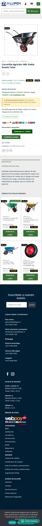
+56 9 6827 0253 (11, 325)
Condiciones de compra (14, 462)
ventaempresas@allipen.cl (15, 332)
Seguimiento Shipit (12, 473)
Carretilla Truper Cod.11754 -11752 (8, 263)
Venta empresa (10, 493)
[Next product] (3, 73)
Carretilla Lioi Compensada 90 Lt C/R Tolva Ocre (30, 220)
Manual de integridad (13, 497)
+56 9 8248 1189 (11, 334)
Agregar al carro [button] (10, 233)
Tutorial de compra (12, 458)
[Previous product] (7, 73)
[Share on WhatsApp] (3, 150)
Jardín (7, 445)
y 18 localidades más (17, 95)
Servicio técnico (11, 489)
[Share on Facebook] (7, 150)
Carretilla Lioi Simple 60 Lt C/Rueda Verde (10, 219)
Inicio (4, 61)
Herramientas (10, 442)
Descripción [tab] (6, 162)
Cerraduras (9, 435)
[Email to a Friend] (11, 150)
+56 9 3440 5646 (11, 346)
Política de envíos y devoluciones (17, 469)
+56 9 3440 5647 (11, 361)
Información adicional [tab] (10, 166)
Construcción (13, 61)
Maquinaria (9, 448)
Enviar (32, 305)
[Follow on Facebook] (7, 374)
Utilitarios (8, 451)
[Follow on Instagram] (12, 374)
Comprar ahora (11, 137)
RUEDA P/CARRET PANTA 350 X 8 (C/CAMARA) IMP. (29, 263)
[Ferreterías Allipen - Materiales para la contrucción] (11, 4)
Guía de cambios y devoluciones (17, 466)
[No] (39, 518)
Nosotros (8, 482)
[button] (31, 4)
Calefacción (9, 432)
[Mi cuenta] (25, 4)
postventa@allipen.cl (13, 322)
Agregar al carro (22, 131)
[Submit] (33, 11)
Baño (7, 428)
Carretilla (24, 61)
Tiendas (8, 486)
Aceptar (12, 522)
